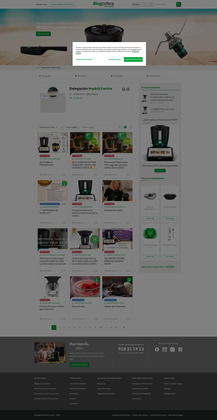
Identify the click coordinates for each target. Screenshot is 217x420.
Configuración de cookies (84, 59)
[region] (109, 54)
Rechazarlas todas (115, 59)
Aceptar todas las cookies (133, 59)
